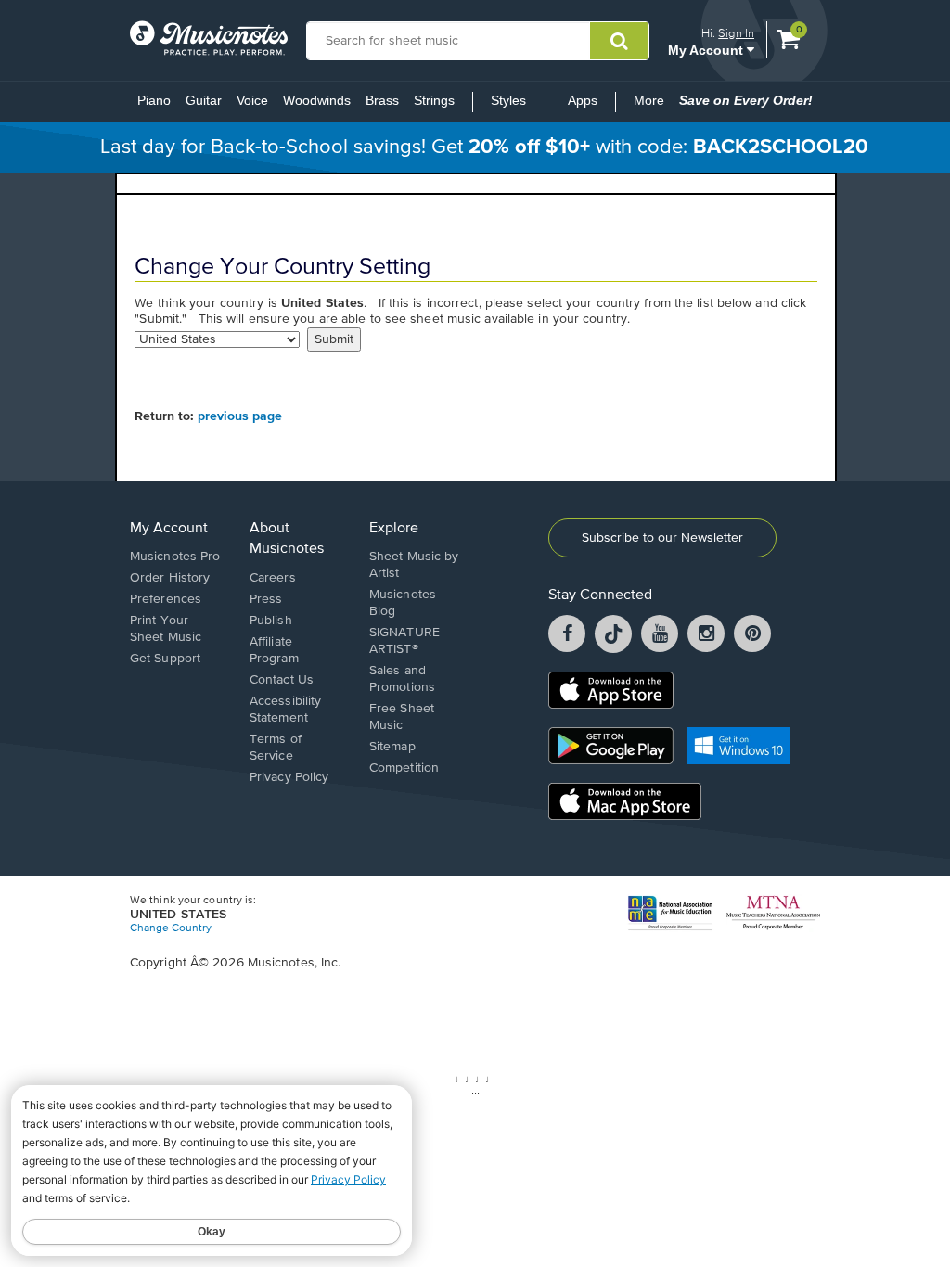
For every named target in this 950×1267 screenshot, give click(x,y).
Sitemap (392, 746)
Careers (273, 577)
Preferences (165, 599)
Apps (582, 100)
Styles (508, 100)
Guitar (204, 100)
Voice (252, 100)
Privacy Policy (289, 777)
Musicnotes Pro (175, 556)
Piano (154, 100)
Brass (382, 100)
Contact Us (282, 679)
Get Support (165, 658)
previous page (240, 416)
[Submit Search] (619, 40)
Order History (170, 577)
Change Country (171, 928)
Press (266, 599)
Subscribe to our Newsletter (662, 537)
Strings (434, 100)
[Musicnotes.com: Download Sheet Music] (209, 38)
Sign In (736, 33)
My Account (707, 50)
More (653, 106)
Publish (271, 620)
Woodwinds (317, 100)
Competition (404, 767)
